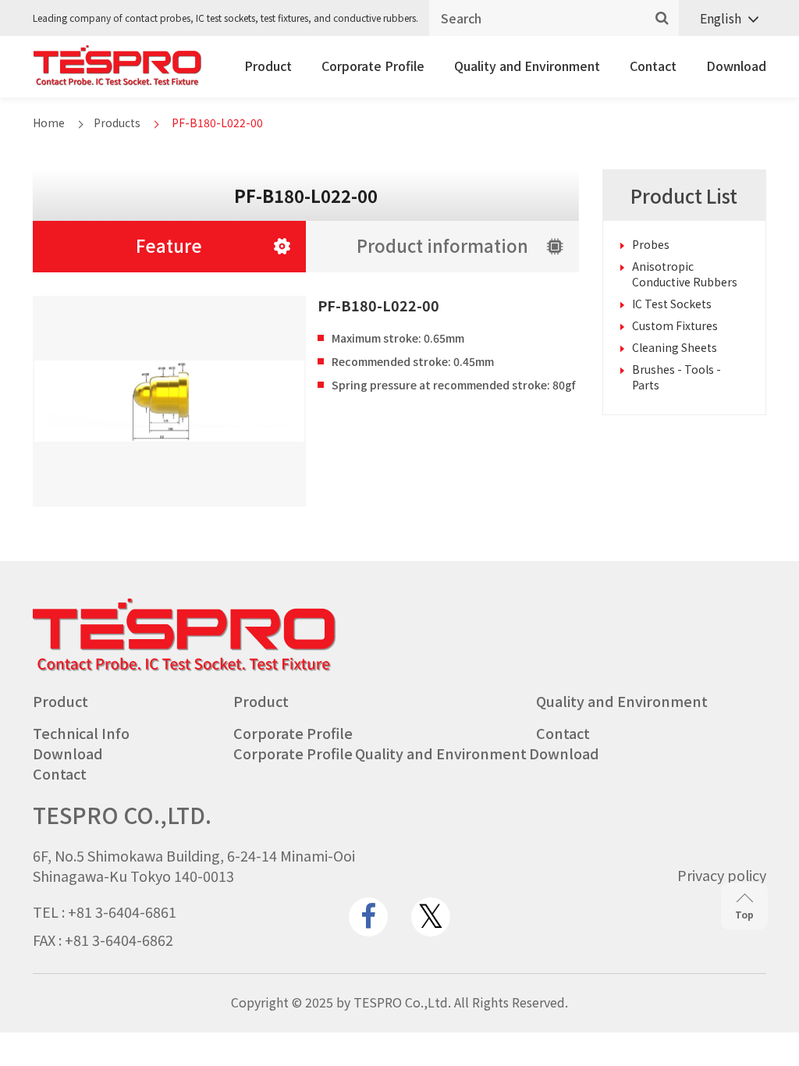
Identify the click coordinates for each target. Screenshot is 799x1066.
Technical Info (81, 733)
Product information (442, 245)
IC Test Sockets (672, 303)
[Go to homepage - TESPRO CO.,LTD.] (184, 667)
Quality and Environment (527, 65)
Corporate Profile (372, 65)
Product (268, 65)
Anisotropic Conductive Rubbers (684, 274)
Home (49, 122)
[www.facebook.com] (368, 916)
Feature (169, 245)
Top (744, 914)
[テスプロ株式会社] (117, 81)
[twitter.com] (430, 916)
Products (117, 122)
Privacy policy (721, 875)
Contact (653, 65)
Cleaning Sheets (674, 347)
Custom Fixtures (675, 325)
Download (736, 65)
